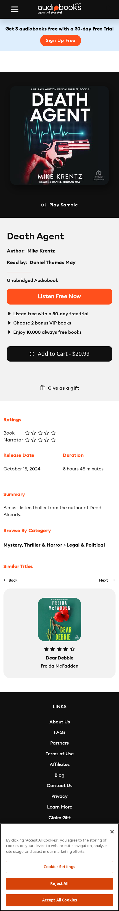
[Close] (112, 831)
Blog (59, 775)
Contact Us (59, 785)
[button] (10, 580)
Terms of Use (60, 753)
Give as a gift (63, 388)
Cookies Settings (59, 866)
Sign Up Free (60, 40)
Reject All (59, 883)
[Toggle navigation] (15, 9)
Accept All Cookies (59, 900)
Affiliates (60, 764)
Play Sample (63, 205)
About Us (59, 722)
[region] (59, 867)
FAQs (59, 732)
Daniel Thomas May (53, 262)
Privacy (59, 796)
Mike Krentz (41, 251)
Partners (59, 743)
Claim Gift (60, 817)
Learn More (59, 807)
